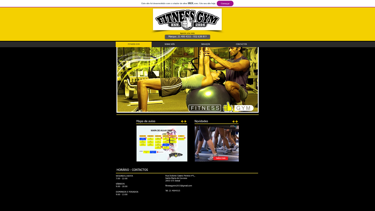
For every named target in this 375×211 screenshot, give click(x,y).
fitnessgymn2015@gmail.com (178, 186)
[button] (187, 37)
